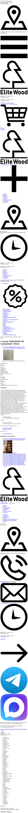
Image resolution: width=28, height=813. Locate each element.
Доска (4, 323)
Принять (2, 732)
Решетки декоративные (8, 321)
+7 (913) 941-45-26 (13, 104)
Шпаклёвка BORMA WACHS (9, 334)
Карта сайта (5, 515)
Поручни (5, 320)
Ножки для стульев (7, 327)
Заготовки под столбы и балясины (10, 319)
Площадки (5, 314)
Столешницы (6, 326)
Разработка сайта (4, 503)
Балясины (5, 316)
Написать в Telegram (7, 428)
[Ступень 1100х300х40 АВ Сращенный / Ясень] (14, 346)
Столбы (5, 318)
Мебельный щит (6, 507)
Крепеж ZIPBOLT (7, 310)
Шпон (4, 325)
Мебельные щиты (7, 311)
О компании (6, 201)
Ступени (11, 280)
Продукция (6, 280)
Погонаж (5, 333)
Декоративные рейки (8, 331)
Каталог (5, 195)
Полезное (5, 198)
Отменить (9, 811)
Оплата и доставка (7, 199)
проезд (4, 33)
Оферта (4, 521)
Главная (5, 194)
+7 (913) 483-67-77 (5, 104)
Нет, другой (5, 3)
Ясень (2, 364)
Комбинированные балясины (9, 317)
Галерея (5, 197)
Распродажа (5, 283)
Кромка (5, 332)
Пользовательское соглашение (10, 520)
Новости (5, 518)
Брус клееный (6, 330)
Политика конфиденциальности (10, 519)
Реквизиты (3, 639)
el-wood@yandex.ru (9, 102)
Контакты (5, 202)
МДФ (4, 324)
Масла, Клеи (6, 309)
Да (1, 3)
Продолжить (3, 811)
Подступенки (6, 313)
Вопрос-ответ (6, 516)
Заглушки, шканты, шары (8, 328)
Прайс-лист (5, 196)
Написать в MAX (7, 429)
